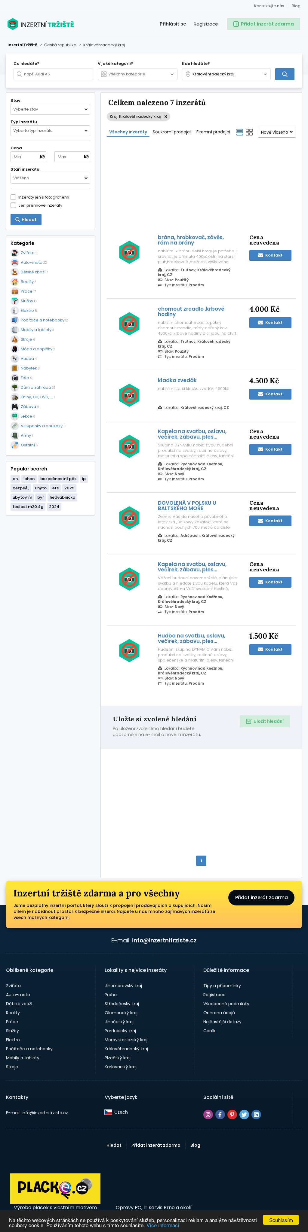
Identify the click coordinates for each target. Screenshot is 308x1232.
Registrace (206, 24)
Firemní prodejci (213, 132)
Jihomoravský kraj (123, 986)
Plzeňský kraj (118, 1058)
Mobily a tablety (22, 1058)
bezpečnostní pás (58, 479)
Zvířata (13, 986)
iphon (29, 479)
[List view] (240, 132)
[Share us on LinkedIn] (256, 1114)
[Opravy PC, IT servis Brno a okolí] (154, 1188)
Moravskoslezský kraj (126, 1040)
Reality (13, 1013)
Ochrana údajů (219, 1013)
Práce (12, 1022)
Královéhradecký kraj (126, 1049)
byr (40, 497)
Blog (296, 6)
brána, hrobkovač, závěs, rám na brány (191, 240)
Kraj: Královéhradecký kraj (135, 116)
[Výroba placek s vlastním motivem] (55, 1202)
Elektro (13, 1040)
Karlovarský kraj (121, 1067)
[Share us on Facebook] (220, 1114)
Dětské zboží (19, 1004)
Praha (111, 995)
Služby (12, 1031)
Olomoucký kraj (121, 1013)
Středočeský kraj (122, 1004)
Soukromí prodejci (172, 132)
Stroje (12, 1067)
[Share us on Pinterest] (232, 1114)
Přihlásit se (173, 24)
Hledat (114, 1145)
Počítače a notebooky (29, 1049)
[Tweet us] (244, 1114)
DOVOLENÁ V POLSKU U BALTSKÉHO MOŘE (187, 505)
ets (55, 488)
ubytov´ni (22, 497)
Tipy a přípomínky (222, 986)
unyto (41, 488)
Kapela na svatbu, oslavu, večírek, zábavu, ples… (192, 434)
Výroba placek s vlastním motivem (55, 1207)
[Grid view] (249, 132)
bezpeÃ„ (21, 488)
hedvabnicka (62, 497)
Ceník (209, 1031)
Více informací (162, 1225)
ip (84, 479)
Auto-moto (18, 995)
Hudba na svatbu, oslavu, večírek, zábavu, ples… (191, 638)
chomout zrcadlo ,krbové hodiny (191, 311)
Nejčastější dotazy (222, 1022)
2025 (69, 488)
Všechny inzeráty (128, 132)
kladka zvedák (177, 380)
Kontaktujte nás (269, 6)
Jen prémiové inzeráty (40, 205)
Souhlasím (281, 1220)
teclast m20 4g (28, 507)
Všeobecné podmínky (226, 1004)
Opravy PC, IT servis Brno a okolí (154, 1207)
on (15, 479)
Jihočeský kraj (119, 1022)
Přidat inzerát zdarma (261, 897)
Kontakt (273, 255)
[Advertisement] (201, 185)
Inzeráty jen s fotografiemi (43, 197)
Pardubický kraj (120, 1031)
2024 (54, 507)
